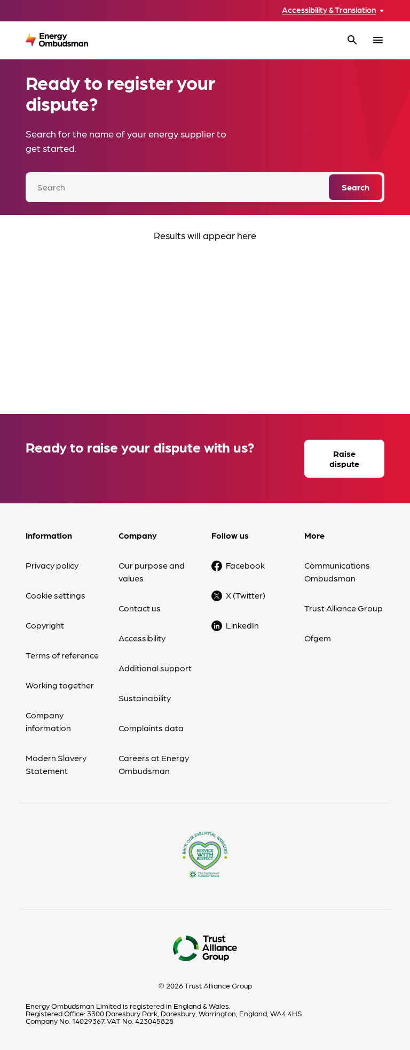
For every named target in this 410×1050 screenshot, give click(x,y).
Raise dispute (344, 458)
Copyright (45, 625)
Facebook (245, 565)
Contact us (140, 608)
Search (355, 187)
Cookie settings (55, 595)
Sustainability (145, 697)
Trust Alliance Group (343, 608)
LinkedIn (242, 625)
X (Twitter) (245, 595)
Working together (60, 685)
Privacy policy (52, 565)
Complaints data (151, 727)
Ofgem (317, 637)
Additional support (155, 667)
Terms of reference (62, 655)
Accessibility (142, 637)
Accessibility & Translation (329, 9)
